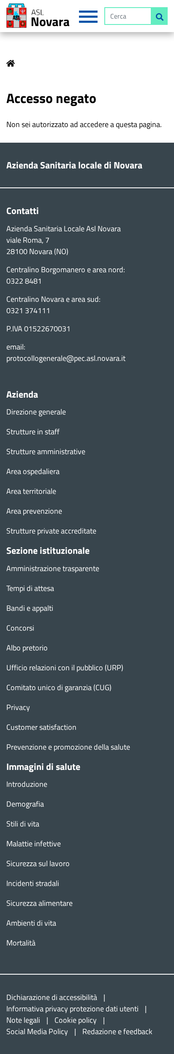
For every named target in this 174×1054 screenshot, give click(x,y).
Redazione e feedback (117, 1031)
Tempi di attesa (30, 588)
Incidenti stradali (32, 883)
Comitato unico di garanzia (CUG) (58, 687)
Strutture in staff (33, 431)
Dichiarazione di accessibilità (51, 997)
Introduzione (26, 784)
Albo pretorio (27, 647)
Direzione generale (36, 411)
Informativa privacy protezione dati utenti (72, 1008)
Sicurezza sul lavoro (38, 863)
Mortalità (20, 942)
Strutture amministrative (45, 451)
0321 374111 (28, 310)
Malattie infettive (33, 843)
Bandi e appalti (29, 608)
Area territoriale (31, 491)
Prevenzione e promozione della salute (68, 747)
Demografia (25, 804)
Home (10, 63)
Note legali (23, 1020)
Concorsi (20, 628)
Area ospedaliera (33, 471)
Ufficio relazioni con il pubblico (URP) (64, 667)
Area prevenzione (34, 511)
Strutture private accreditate (51, 530)
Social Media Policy (37, 1031)
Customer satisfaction (41, 727)
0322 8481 (24, 281)
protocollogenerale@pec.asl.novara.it (65, 358)
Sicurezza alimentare (39, 903)
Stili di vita (22, 823)
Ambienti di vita (31, 923)
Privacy (18, 707)
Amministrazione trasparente (52, 568)
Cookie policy (75, 1020)
